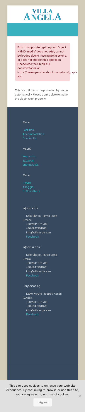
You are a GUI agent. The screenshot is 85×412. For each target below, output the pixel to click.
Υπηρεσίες (29, 156)
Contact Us (30, 138)
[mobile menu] (72, 14)
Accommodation (33, 134)
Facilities (28, 130)
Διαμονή (28, 160)
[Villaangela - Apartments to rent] (42, 14)
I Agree (43, 402)
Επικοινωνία (31, 164)
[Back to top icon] (42, 373)
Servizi (27, 182)
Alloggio (28, 187)
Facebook (32, 236)
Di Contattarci (31, 191)
